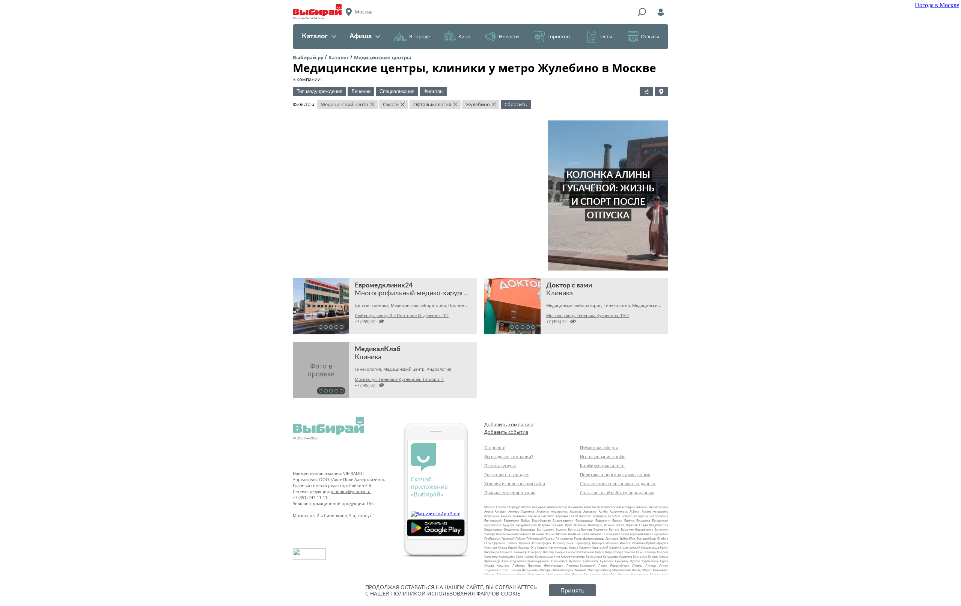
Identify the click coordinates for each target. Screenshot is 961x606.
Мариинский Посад (626, 570)
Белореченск (658, 516)
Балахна (534, 516)
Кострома (640, 556)
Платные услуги (500, 465)
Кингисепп (573, 552)
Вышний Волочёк (518, 534)
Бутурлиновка (526, 525)
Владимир (511, 529)
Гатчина (595, 534)
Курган (635, 561)
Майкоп (580, 570)
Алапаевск (608, 507)
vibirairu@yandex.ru (351, 491)
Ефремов (498, 543)
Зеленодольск (562, 543)
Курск (664, 561)
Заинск (512, 543)
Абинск (552, 507)
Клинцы (650, 552)
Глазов (624, 534)
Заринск (524, 543)
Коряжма (625, 556)
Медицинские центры (382, 57)
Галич (584, 534)
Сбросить (516, 104)
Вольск (614, 529)
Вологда (574, 529)
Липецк (650, 565)
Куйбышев (590, 561)
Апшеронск (559, 511)
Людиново (530, 570)
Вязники (538, 534)
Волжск (561, 529)
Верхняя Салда (637, 525)
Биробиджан (541, 520)
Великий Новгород (588, 525)
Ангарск (500, 511)
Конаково (578, 556)
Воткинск (661, 529)
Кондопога (594, 556)
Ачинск (506, 516)
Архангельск (619, 511)
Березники (511, 520)
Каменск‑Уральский (593, 547)
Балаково (520, 516)
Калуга (573, 547)
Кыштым (503, 565)
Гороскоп (558, 36)
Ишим (512, 547)
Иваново (612, 543)
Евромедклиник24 (384, 285)
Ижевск (625, 543)
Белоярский (493, 520)
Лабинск (518, 565)
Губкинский (535, 538)
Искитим (490, 547)
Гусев (578, 538)
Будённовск (493, 525)
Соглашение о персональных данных (618, 483)
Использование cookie (602, 456)
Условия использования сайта (514, 483)
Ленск (602, 565)
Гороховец (660, 534)
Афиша (360, 36)
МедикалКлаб (378, 349)
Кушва (489, 565)
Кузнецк (575, 561)
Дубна (624, 538)
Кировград (613, 552)
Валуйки (544, 525)
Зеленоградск (541, 543)
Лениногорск (553, 565)
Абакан (526, 507)
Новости (509, 36)
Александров (626, 507)
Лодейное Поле (496, 570)
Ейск (632, 538)
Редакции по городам (506, 474)
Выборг (489, 534)
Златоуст (597, 543)
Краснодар (492, 561)
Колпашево (507, 556)
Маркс (646, 570)
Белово (627, 516)
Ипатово (638, 543)
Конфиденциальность (602, 465)
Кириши (588, 552)
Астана (646, 511)
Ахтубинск (491, 516)
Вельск (609, 525)
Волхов (586, 529)
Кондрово (610, 556)
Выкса (500, 534)
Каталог (315, 36)
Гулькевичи (564, 538)
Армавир (589, 511)
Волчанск (600, 529)
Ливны (637, 565)
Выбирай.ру (308, 57)
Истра (502, 547)
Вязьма (550, 534)
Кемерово (535, 552)
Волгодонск (545, 529)
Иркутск (662, 543)
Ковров (662, 552)
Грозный (508, 538)
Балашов (547, 516)
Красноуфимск (538, 561)
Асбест (634, 511)
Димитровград (593, 538)
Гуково (549, 538)
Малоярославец (599, 570)
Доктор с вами (569, 285)
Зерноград (582, 543)
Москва (489, 507)
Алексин (642, 507)
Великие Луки (561, 525)
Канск (664, 547)
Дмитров (612, 538)
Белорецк (641, 516)
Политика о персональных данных (615, 474)
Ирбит (650, 543)
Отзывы (650, 36)
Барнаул (562, 516)
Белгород (600, 516)
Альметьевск (658, 507)
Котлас (653, 556)
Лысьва (515, 570)
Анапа (488, 511)
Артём (603, 511)
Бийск (525, 520)
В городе (419, 36)
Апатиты (542, 511)
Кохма (663, 556)
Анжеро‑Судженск (521, 511)
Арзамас (575, 511)
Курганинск (650, 561)
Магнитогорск (563, 570)
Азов (587, 507)
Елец (487, 543)
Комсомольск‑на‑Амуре (552, 556)
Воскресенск (644, 529)
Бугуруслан (660, 520)
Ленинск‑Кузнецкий (580, 565)
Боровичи (602, 520)
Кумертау (621, 561)
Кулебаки (606, 561)
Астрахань (660, 511)
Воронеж (627, 529)
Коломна (490, 556)
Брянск (629, 520)
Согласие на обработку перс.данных (617, 492)
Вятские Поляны (568, 534)
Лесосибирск (619, 565)
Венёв (620, 525)
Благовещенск (563, 520)
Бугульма (643, 520)
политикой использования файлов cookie (455, 593)
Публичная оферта (599, 447)
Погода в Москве (937, 5)
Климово (628, 552)
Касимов (506, 552)
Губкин (520, 538)
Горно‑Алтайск (641, 534)
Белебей (614, 516)
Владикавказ (493, 529)
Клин (639, 552)
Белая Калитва (580, 516)
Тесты (605, 36)
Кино (464, 36)
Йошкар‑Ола (527, 547)
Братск (617, 520)
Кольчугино (525, 556)
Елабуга (662, 538)
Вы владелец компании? (508, 456)
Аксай (596, 507)
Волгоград (527, 529)
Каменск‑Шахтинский (624, 547)
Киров (599, 552)
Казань (542, 547)
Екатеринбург (646, 538)
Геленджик (610, 534)
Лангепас (534, 565)
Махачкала (660, 570)
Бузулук (508, 525)
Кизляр (548, 552)
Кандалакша (650, 547)
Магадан (545, 570)
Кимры (560, 552)
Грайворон (492, 538)
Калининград (558, 547)
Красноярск (559, 561)
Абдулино (539, 507)
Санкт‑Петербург (508, 507)
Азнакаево (575, 507)
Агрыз (563, 507)
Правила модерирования (509, 492)
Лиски (663, 565)
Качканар (520, 552)
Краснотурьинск (514, 561)
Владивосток (658, 525)
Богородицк (584, 520)
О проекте (494, 447)
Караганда (491, 552)
